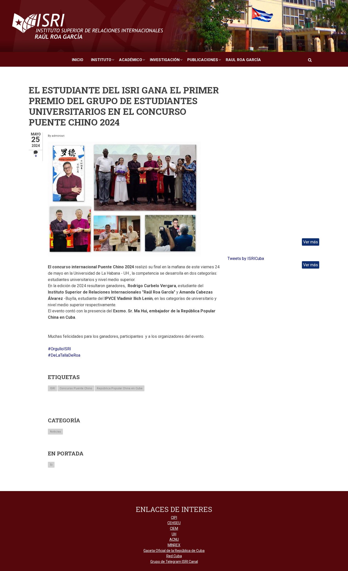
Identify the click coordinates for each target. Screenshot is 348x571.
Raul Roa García (243, 60)
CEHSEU (174, 523)
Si (51, 464)
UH (174, 534)
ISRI (52, 388)
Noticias (55, 431)
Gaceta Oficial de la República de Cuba (174, 551)
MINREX (174, 545)
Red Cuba (174, 556)
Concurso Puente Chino (76, 388)
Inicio (77, 60)
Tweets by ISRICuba (245, 258)
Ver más (310, 242)
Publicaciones (202, 60)
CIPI (174, 518)
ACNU (174, 539)
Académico (130, 60)
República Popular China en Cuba (119, 388)
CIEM (174, 528)
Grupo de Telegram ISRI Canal (174, 562)
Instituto (101, 60)
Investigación (165, 60)
